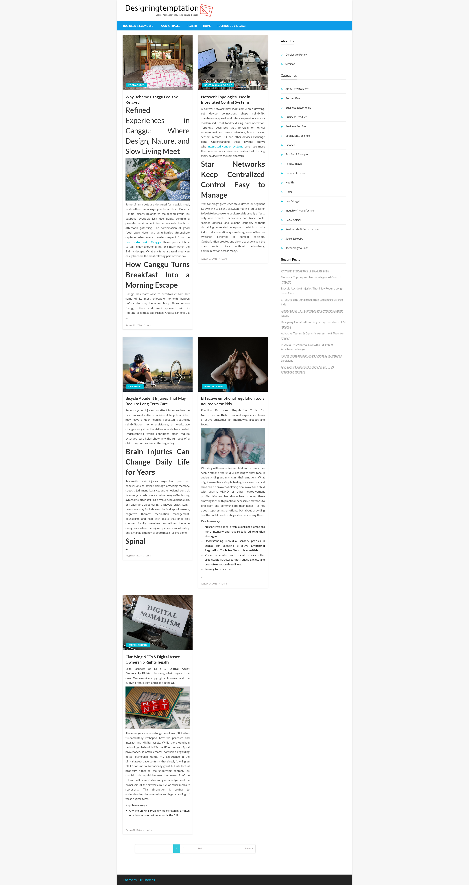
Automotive (292, 98)
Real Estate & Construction (302, 229)
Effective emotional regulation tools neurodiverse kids (232, 401)
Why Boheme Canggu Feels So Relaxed (151, 99)
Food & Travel (170, 25)
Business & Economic (138, 25)
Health (192, 25)
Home (207, 25)
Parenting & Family (214, 386)
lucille (224, 583)
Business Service (295, 126)
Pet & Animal (293, 219)
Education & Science (297, 135)
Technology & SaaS (231, 25)
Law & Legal (135, 386)
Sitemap (290, 63)
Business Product (296, 117)
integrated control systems (225, 146)
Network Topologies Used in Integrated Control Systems (225, 99)
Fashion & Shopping (297, 154)
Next (248, 848)
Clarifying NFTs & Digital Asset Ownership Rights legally (152, 659)
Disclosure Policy (296, 54)
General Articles (137, 645)
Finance (290, 145)
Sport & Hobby (294, 238)
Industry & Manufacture (218, 85)
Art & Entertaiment (297, 88)
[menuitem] (138, 25)
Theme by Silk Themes (139, 880)
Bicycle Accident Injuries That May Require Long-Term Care (155, 401)
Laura (149, 325)
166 (200, 848)
